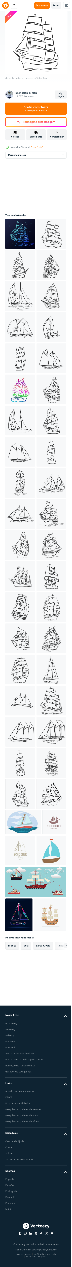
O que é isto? (37, 147)
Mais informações (17, 155)
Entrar (56, 5)
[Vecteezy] (5, 5)
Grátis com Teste (36, 108)
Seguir (60, 96)
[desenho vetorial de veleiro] (20, 234)
